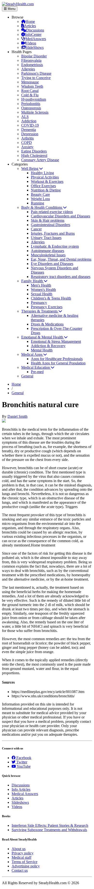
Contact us (20, 870)
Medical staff (21, 857)
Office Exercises (43, 186)
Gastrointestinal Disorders (50, 225)
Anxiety (27, 147)
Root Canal (30, 91)
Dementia (28, 130)
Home (30, 21)
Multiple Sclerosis (34, 112)
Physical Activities (45, 177)
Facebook (23, 758)
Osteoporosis (31, 108)
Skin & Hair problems (47, 220)
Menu (11, 9)
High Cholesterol (34, 155)
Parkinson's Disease (36, 73)
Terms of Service (24, 862)
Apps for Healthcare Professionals (57, 359)
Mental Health (42, 350)
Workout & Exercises (47, 181)
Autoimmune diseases (47, 251)
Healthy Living (42, 173)
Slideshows (20, 802)
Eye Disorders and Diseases (52, 264)
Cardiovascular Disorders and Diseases (60, 216)
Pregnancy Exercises (46, 307)
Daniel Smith (17, 416)
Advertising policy (26, 866)
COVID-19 (30, 125)
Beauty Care (40, 194)
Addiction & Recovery (48, 346)
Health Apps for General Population (58, 363)
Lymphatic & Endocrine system (55, 246)
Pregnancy (39, 302)
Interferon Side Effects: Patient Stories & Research (50, 825)
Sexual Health (41, 294)
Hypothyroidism (33, 99)
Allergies (28, 69)
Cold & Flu (30, 95)
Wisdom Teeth (32, 86)
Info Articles (21, 789)
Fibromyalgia (31, 60)
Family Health (32, 281)
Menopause (30, 82)
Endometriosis (32, 65)
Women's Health (43, 290)
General (27, 376)
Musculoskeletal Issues (48, 255)
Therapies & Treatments (40, 311)
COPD (26, 143)
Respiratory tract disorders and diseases (60, 277)
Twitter (21, 762)
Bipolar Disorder (34, 56)
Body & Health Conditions (42, 207)
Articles (30, 26)
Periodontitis (30, 104)
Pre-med (37, 372)
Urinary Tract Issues (46, 238)
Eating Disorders (34, 151)
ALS (25, 117)
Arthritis (27, 138)
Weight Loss (40, 199)
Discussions (35, 30)
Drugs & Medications (47, 324)
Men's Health (41, 285)
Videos (31, 43)
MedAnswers (36, 39)
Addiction (28, 121)
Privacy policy (23, 853)
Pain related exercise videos (52, 212)
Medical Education (36, 367)
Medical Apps (32, 354)
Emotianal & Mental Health (42, 337)
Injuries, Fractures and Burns (53, 233)
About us (19, 849)
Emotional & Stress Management (56, 341)
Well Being (30, 168)
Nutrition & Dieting (46, 190)
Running (37, 203)
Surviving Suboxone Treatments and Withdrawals (49, 830)
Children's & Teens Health (51, 298)
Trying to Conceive (36, 78)
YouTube (23, 766)
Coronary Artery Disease (40, 160)
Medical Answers (25, 794)
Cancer (36, 229)
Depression (29, 134)
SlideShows (35, 47)
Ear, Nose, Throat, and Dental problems (61, 259)
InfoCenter (33, 34)
